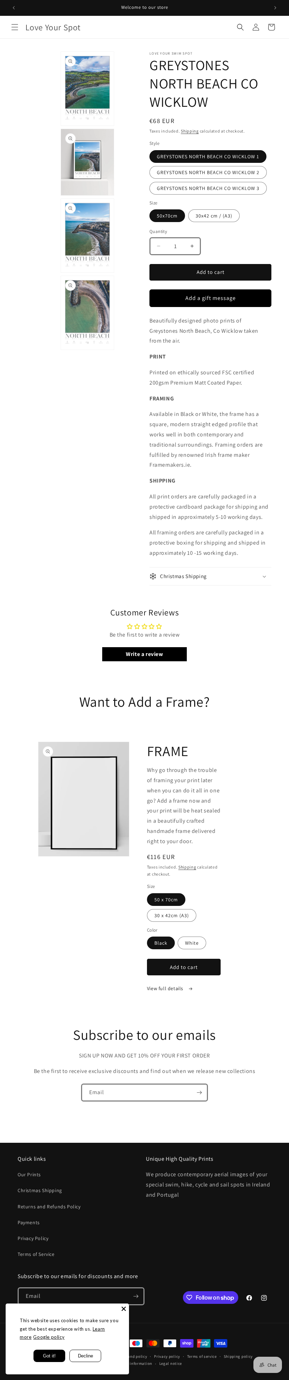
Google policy (48, 1337)
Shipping (190, 131)
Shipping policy (238, 1356)
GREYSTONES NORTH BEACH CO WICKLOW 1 (208, 156)
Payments (29, 1222)
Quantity (158, 231)
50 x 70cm (166, 899)
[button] (15, 27)
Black (160, 943)
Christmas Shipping (40, 1190)
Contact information (133, 1363)
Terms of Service (36, 1254)
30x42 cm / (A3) (214, 216)
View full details (166, 988)
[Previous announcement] (13, 8)
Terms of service (202, 1356)
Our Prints (29, 1174)
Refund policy (134, 1356)
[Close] (123, 1308)
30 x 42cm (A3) (171, 915)
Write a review (144, 654)
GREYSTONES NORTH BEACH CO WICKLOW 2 (208, 172)
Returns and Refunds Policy (49, 1206)
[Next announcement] (275, 8)
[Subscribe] (199, 1093)
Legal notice (170, 1363)
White (192, 943)
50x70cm (167, 216)
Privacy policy (167, 1356)
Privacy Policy (33, 1238)
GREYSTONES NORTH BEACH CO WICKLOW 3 (208, 188)
